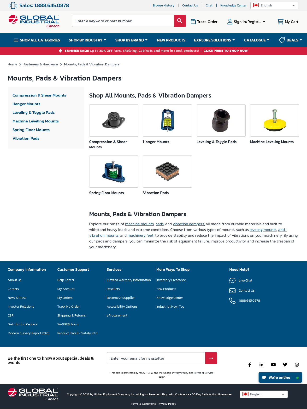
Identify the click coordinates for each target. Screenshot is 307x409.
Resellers (113, 288)
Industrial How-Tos (170, 306)
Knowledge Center (233, 5)
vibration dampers (188, 224)
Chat (209, 5)
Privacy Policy (180, 373)
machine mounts (139, 224)
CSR (10, 315)
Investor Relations (21, 306)
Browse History (163, 5)
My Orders (64, 297)
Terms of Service (203, 373)
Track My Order (68, 306)
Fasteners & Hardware (41, 64)
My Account (66, 288)
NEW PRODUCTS (171, 40)
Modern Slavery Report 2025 (28, 333)
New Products (166, 288)
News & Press (17, 297)
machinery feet (141, 235)
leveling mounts (263, 229)
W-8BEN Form (67, 324)
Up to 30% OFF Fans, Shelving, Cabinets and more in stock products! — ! (156, 51)
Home (12, 64)
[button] (274, 5)
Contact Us (190, 5)
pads (159, 224)
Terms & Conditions (144, 404)
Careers (13, 288)
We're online (279, 377)
